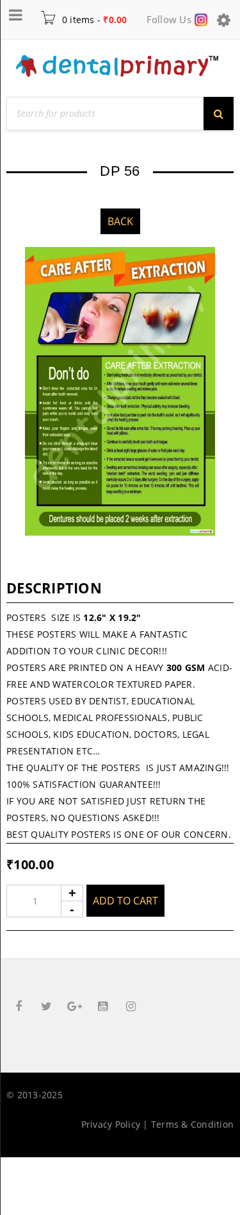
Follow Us (171, 19)
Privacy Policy (111, 1124)
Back (120, 221)
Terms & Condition (192, 1124)
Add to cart (125, 901)
